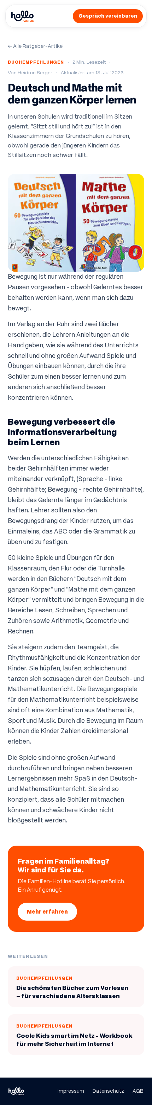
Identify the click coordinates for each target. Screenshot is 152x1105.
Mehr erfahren (47, 911)
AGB (138, 1091)
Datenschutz (108, 1091)
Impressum (71, 1091)
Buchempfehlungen (36, 62)
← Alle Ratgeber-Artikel (36, 46)
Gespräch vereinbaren (107, 16)
